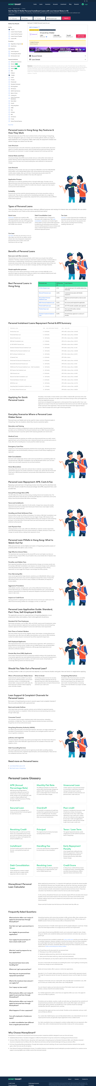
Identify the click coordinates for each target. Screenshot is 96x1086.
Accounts (55, 4)
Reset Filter (10, 124)
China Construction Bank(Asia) (15, 98)
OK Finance (13, 88)
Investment (63, 4)
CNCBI (14, 68)
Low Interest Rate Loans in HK (17, 766)
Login (86, 4)
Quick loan (11, 217)
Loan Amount (11, 17)
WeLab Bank (15, 66)
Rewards (76, 4)
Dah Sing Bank (14, 86)
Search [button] (66, 18)
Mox (12, 110)
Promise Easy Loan (44, 309)
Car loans (10, 235)
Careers (77, 1079)
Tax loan (63, 217)
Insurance (47, 4)
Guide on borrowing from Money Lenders (55, 946)
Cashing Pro (13, 95)
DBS (12, 70)
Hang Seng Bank (15, 105)
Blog (70, 4)
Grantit (12, 103)
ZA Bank (13, 112)
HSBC (12, 107)
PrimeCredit (13, 82)
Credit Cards (11, 1083)
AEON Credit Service (15, 91)
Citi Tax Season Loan (44, 288)
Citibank (13, 73)
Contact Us (85, 1079)
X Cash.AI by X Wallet (47, 33)
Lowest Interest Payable (16, 31)
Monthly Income (36, 17)
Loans (40, 4)
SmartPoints (13, 46)
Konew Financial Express (16, 121)
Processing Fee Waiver (16, 53)
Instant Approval (14, 51)
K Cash (12, 119)
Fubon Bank (13, 101)
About (69, 1079)
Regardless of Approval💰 (17, 43)
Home (9, 8)
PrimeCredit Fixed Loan (45, 305)
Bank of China (14, 93)
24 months (25, 18)
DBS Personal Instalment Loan (46, 302)
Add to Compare (33, 27)
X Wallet (23, 8)
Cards (35, 4)
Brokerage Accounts (34, 1083)
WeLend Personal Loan (45, 293)
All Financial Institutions (16, 61)
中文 (87, 1)
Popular (12, 29)
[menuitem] (35, 4)
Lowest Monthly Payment (16, 34)
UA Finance (13, 116)
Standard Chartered (15, 84)
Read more (12, 14)
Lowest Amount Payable (16, 36)
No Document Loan (15, 56)
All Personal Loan (52, 18)
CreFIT (12, 77)
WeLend (14, 64)
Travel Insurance (12, 1085)
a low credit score (68, 939)
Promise (12, 79)
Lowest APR (13, 38)
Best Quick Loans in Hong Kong (18, 768)
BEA (12, 114)
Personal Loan (16, 8)
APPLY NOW (82, 36)
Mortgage (31, 1085)
